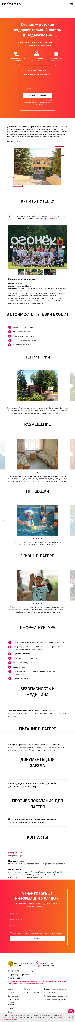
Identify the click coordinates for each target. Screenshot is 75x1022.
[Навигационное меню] (71, 4)
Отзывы (10, 1008)
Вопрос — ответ (13, 999)
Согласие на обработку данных (55, 1000)
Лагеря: (27, 989)
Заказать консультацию (37, 95)
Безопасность (13, 996)
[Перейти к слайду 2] (37, 472)
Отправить (38, 938)
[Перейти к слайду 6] (41, 538)
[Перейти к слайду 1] (33, 538)
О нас (10, 1012)
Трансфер (11, 993)
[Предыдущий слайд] (11, 247)
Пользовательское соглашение (55, 996)
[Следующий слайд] (63, 247)
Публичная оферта (50, 992)
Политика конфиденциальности (55, 989)
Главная (10, 989)
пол (43, 933)
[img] (44, 964)
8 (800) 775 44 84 (15, 853)
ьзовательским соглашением (52, 933)
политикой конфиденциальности (31, 933)
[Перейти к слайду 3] (36, 538)
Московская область (32, 993)
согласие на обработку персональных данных (30, 930)
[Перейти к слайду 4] (38, 538)
